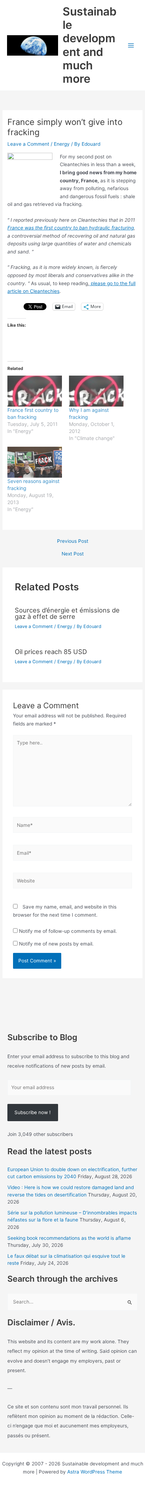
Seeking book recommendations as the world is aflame (69, 1238)
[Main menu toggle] (131, 45)
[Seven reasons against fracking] (34, 462)
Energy (62, 144)
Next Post (73, 554)
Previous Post (72, 541)
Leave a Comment (28, 144)
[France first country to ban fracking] (34, 391)
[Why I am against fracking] (96, 391)
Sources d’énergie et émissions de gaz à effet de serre (67, 613)
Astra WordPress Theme (94, 1472)
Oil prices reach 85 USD (51, 651)
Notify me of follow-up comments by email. (68, 931)
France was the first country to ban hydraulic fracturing (70, 228)
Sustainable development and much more (89, 45)
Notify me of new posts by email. (56, 944)
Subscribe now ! (32, 1112)
